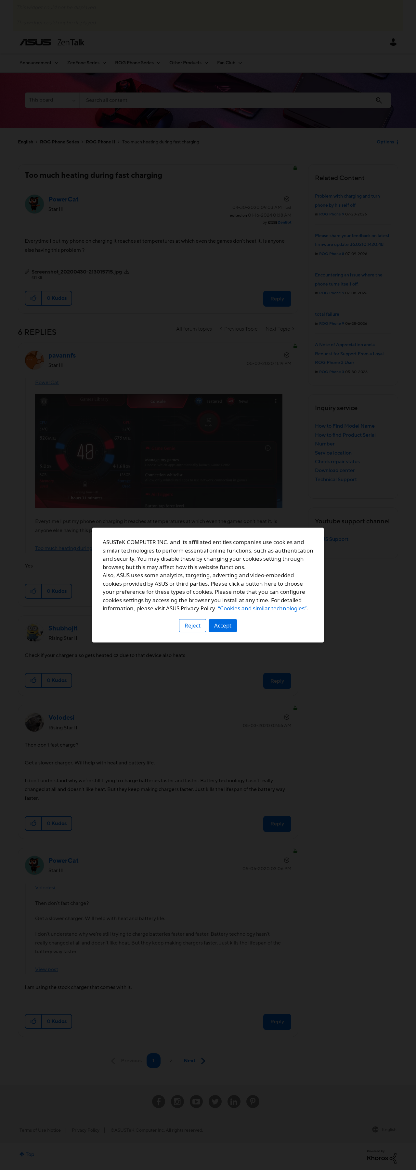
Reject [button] (193, 625)
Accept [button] (222, 625)
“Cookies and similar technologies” (262, 608)
